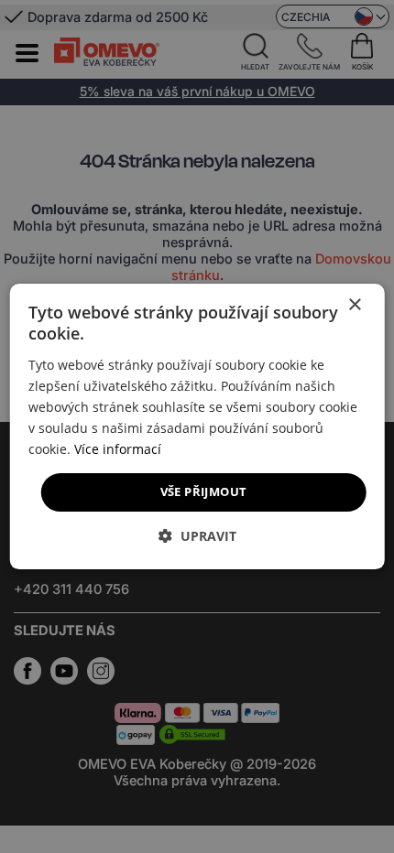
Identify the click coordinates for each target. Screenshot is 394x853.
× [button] (354, 305)
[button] (197, 535)
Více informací (117, 449)
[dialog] (197, 426)
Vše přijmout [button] (203, 491)
